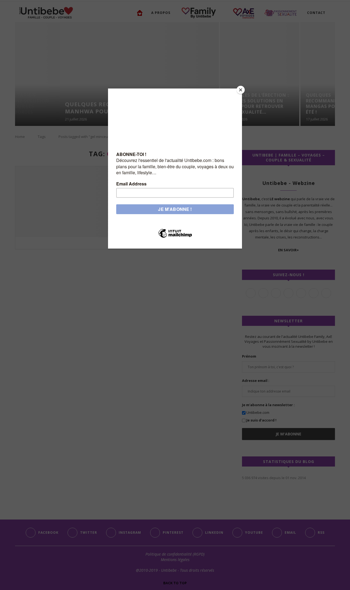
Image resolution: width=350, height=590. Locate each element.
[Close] (241, 90)
